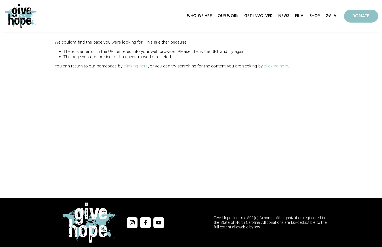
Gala (331, 16)
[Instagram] (132, 222)
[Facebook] (145, 222)
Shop (314, 16)
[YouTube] (158, 222)
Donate (361, 16)
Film (299, 16)
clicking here (136, 66)
